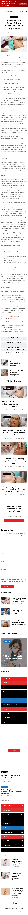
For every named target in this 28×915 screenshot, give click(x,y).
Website (3, 569)
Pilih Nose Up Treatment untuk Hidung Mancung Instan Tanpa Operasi (14, 404)
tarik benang (8, 349)
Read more (23, 3)
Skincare (14, 713)
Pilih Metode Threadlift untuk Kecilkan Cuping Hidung (13, 658)
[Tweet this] (18, 353)
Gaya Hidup (14, 678)
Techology (22, 906)
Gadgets (14, 908)
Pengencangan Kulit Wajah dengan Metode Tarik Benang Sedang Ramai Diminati (14, 489)
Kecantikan (14, 683)
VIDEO (14, 722)
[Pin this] (22, 353)
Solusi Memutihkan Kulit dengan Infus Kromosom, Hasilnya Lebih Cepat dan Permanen (18, 892)
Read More (14, 750)
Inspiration (22, 908)
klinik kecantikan (13, 337)
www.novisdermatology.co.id (16, 332)
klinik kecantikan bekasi (13, 340)
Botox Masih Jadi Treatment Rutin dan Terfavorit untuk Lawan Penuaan (14, 432)
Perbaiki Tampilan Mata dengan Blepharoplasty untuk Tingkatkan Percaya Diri (11, 791)
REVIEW (14, 709)
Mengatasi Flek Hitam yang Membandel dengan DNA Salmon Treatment (17, 876)
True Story (14, 718)
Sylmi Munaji (11, 32)
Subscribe (14, 520)
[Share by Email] (24, 353)
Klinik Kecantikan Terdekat (14, 342)
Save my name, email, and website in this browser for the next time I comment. (13, 580)
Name (3, 553)
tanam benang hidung (13, 347)
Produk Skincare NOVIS (14, 705)
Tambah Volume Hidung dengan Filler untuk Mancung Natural (14, 461)
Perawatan (14, 17)
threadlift (20, 349)
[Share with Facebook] (17, 353)
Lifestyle (14, 691)
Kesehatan (14, 687)
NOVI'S (21, 911)
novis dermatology (14, 344)
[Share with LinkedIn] (20, 353)
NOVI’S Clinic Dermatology (8, 316)
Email (3, 561)
